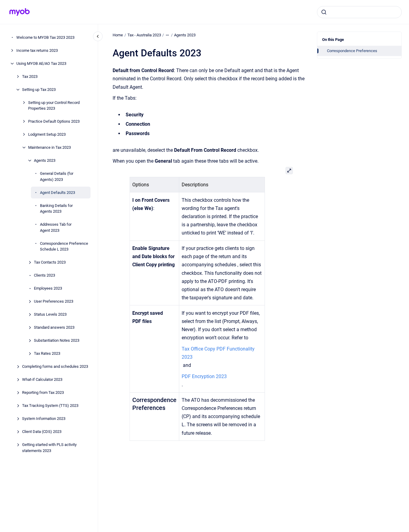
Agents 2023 (44, 160)
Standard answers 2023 (54, 327)
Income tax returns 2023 (37, 50)
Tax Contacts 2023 (50, 262)
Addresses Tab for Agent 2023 (55, 227)
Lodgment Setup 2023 (47, 134)
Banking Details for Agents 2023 (56, 208)
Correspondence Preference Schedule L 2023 (64, 246)
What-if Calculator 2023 (42, 379)
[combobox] (359, 12)
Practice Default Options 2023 (54, 121)
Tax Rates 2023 (47, 353)
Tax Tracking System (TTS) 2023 (50, 405)
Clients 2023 (44, 275)
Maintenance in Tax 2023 (49, 147)
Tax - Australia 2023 (144, 35)
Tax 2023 (30, 76)
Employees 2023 (48, 288)
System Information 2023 (43, 418)
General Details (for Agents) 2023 (56, 176)
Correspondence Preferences (352, 50)
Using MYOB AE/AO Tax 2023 (41, 63)
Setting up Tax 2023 (39, 89)
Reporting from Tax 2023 (43, 392)
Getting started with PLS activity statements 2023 (49, 447)
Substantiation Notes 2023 (56, 340)
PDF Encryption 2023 (204, 376)
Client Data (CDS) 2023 (41, 431)
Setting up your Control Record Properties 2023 (54, 105)
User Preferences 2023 (53, 301)
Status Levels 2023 (50, 314)
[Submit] (324, 12)
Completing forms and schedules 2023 (55, 366)
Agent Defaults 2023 (57, 192)
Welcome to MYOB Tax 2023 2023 (45, 37)
